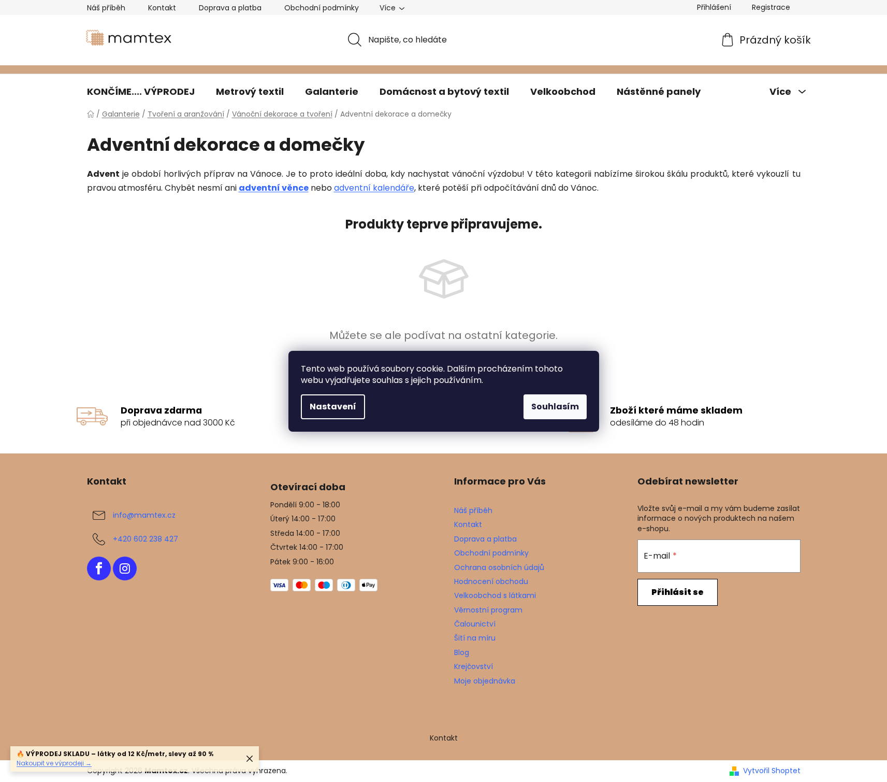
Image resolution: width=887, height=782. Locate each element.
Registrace (771, 7)
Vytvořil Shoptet (772, 771)
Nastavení (333, 407)
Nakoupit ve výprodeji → (54, 763)
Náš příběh (106, 8)
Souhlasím (555, 407)
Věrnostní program (488, 610)
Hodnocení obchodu (491, 581)
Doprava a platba (230, 8)
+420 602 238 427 (145, 539)
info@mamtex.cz (144, 515)
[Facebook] (99, 568)
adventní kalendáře (374, 188)
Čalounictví (475, 624)
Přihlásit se (677, 592)
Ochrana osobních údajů (499, 567)
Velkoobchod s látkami (495, 595)
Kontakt (162, 8)
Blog (461, 652)
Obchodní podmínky (321, 8)
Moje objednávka (484, 681)
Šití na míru (475, 638)
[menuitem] (141, 91)
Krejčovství (473, 666)
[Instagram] (125, 568)
